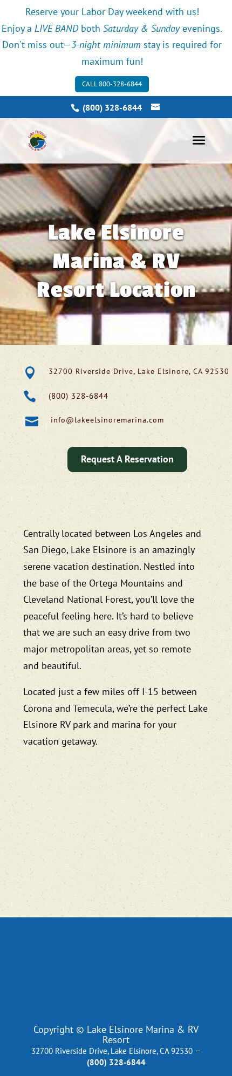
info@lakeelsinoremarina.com (107, 420)
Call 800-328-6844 (112, 83)
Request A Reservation (127, 459)
